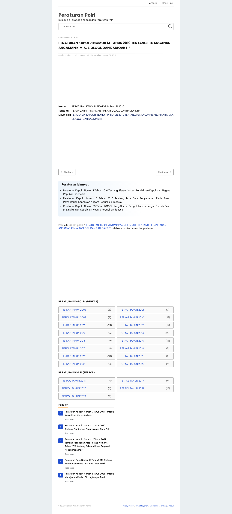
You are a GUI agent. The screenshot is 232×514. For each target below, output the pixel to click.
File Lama (163, 172)
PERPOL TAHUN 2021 (132, 388)
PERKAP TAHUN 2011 (73, 325)
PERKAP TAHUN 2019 (74, 356)
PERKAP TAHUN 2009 (74, 317)
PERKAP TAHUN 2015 (74, 340)
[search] (170, 26)
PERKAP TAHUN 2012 (132, 325)
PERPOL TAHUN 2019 (132, 380)
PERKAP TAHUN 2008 (132, 309)
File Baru (68, 172)
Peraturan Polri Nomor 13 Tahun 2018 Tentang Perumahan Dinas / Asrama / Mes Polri (88, 462)
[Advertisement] (116, 81)
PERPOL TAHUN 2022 (74, 396)
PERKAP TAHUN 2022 (132, 364)
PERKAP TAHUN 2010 (132, 317)
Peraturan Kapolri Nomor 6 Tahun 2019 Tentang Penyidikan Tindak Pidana (89, 413)
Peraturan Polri (76, 15)
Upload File (166, 3)
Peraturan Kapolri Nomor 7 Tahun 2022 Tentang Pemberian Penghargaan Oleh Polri (87, 427)
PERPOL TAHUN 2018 (74, 380)
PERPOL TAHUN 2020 (74, 388)
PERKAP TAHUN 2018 (132, 348)
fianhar (88, 506)
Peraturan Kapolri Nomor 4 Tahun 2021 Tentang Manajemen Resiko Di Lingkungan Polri (89, 475)
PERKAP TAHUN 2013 (74, 333)
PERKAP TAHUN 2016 (132, 340)
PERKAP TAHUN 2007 (74, 309)
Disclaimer (154, 506)
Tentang (163, 506)
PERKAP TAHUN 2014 (132, 333)
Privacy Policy (128, 506)
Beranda (153, 3)
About (171, 506)
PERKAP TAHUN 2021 (73, 364)
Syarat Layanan (142, 506)
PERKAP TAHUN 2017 (73, 348)
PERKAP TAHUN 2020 (132, 356)
